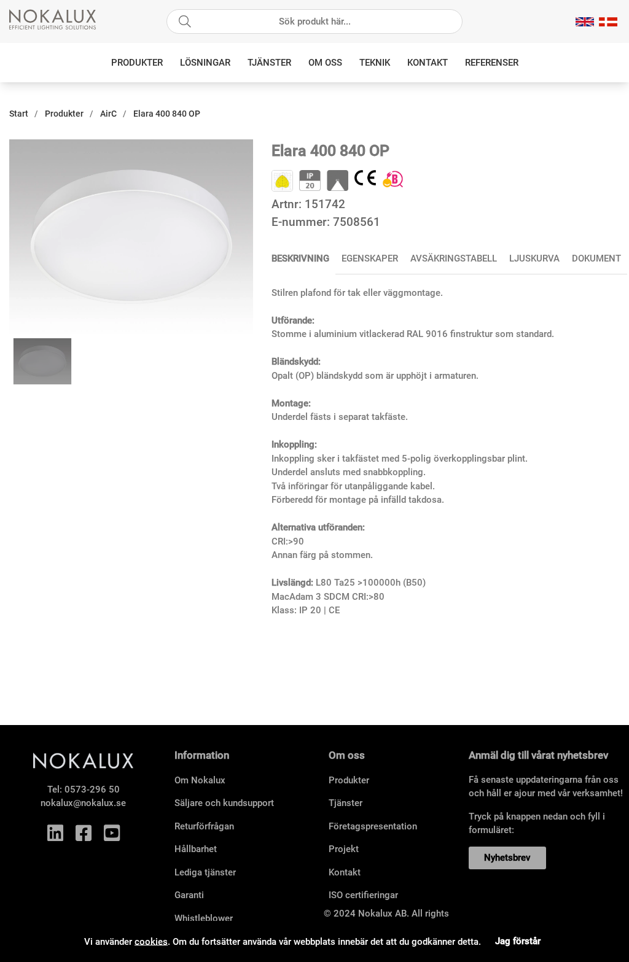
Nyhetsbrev (507, 857)
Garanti (189, 895)
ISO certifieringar (363, 895)
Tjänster (269, 62)
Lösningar (205, 62)
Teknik (374, 62)
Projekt (344, 849)
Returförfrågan (204, 826)
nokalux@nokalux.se (83, 803)
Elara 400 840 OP (166, 113)
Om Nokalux (199, 780)
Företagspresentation (373, 826)
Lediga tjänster (205, 872)
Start (18, 113)
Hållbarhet (195, 849)
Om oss (325, 62)
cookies (151, 941)
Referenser (491, 62)
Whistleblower (203, 918)
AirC (108, 113)
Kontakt (427, 62)
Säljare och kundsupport (224, 803)
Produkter (137, 62)
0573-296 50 (92, 789)
